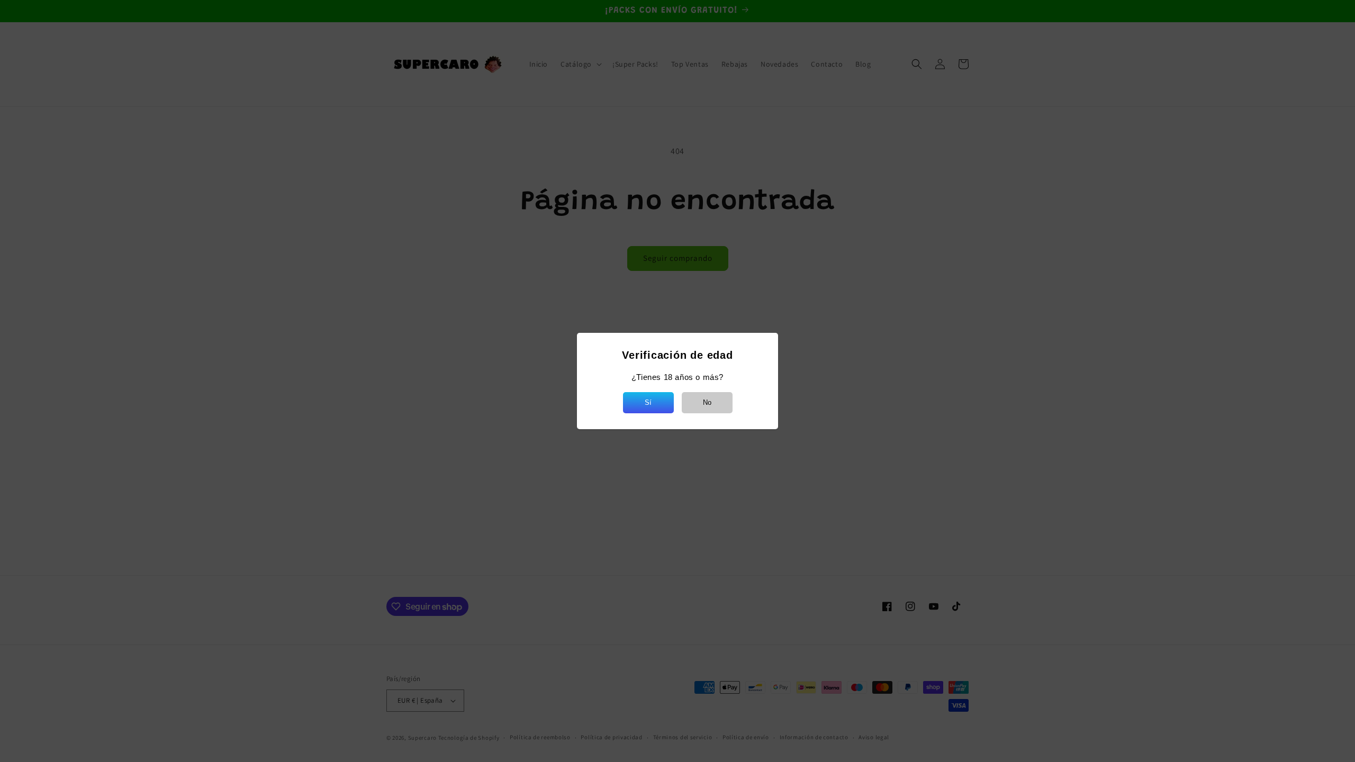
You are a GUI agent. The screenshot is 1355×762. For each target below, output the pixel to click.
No (707, 402)
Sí (648, 402)
